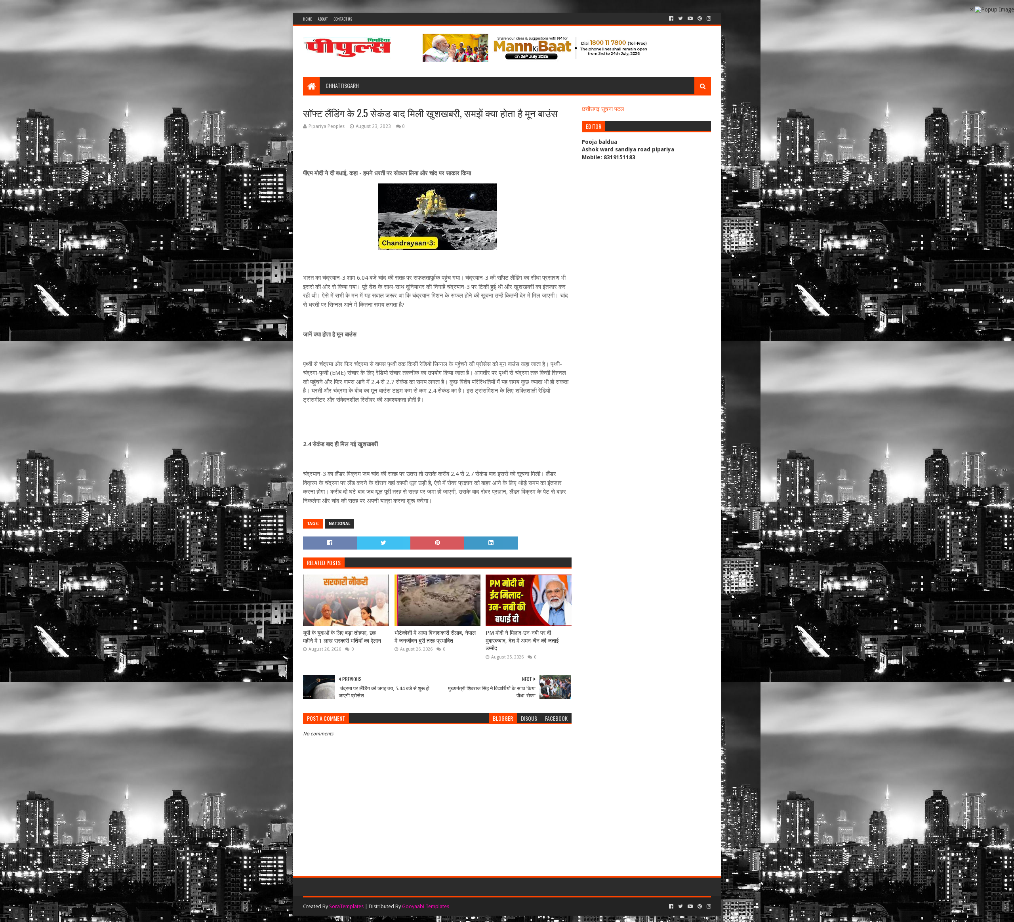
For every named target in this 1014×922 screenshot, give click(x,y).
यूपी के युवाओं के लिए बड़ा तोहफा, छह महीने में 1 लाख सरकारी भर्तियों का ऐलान (342, 637)
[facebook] (671, 19)
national (339, 523)
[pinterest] (699, 19)
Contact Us (343, 19)
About (323, 19)
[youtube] (690, 19)
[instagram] (708, 19)
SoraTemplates (346, 906)
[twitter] (680, 19)
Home (307, 19)
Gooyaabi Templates (425, 906)
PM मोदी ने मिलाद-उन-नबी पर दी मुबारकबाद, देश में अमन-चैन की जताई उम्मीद (522, 640)
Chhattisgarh (342, 85)
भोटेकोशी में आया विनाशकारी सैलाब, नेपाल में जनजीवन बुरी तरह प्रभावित (435, 637)
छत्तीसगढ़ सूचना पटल (603, 109)
